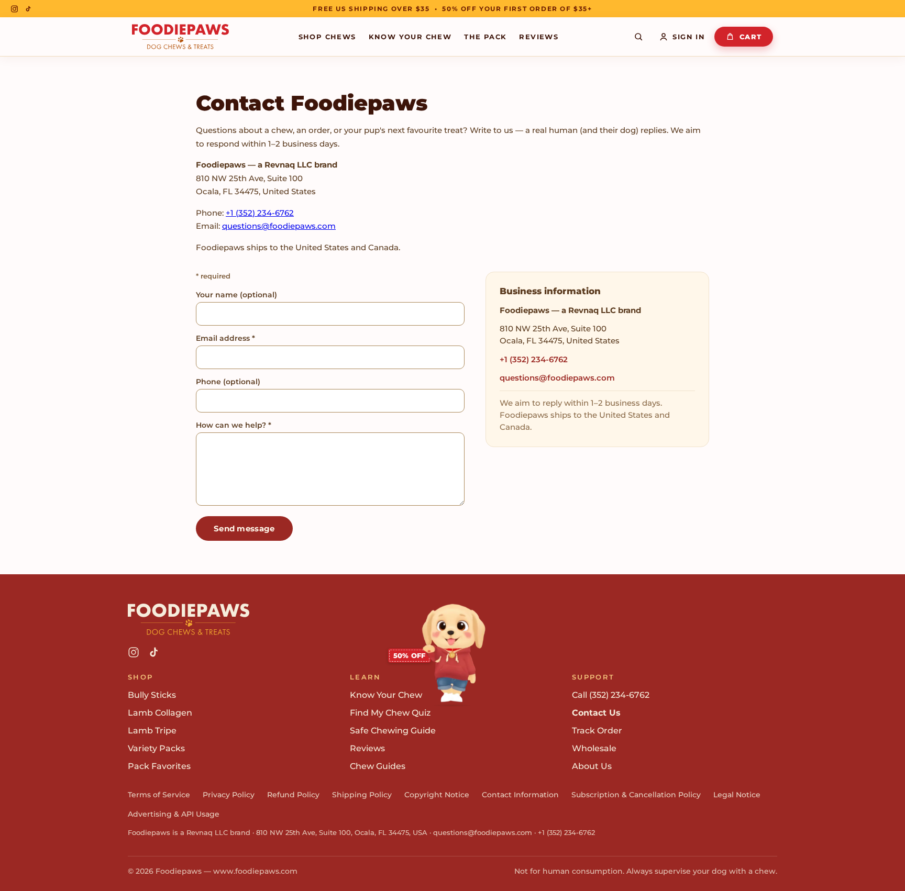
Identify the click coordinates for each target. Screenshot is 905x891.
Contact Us (596, 713)
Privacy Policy (229, 794)
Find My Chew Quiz (390, 713)
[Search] (638, 37)
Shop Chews (327, 36)
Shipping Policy (362, 794)
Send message (244, 528)
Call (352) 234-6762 (610, 695)
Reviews (538, 36)
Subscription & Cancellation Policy (636, 794)
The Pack (485, 36)
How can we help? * (233, 425)
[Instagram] (14, 9)
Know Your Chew (410, 36)
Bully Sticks (152, 695)
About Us (592, 766)
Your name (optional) (236, 295)
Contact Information (520, 794)
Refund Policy (293, 794)
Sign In (688, 36)
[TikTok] (28, 9)
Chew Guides (377, 766)
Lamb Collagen (160, 713)
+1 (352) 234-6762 (260, 213)
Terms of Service (159, 794)
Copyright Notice (436, 794)
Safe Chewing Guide (393, 731)
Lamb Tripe (152, 731)
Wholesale (594, 748)
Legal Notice (736, 794)
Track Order (597, 731)
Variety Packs (156, 748)
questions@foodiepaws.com (279, 226)
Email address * (225, 338)
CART (750, 36)
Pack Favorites (159, 766)
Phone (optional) (228, 381)
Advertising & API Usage (173, 814)
